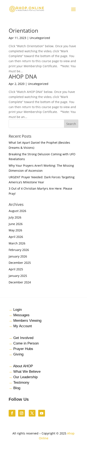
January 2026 (18, 256)
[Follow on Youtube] (41, 413)
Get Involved (23, 338)
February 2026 (19, 250)
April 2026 (16, 237)
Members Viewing (27, 321)
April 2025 (16, 269)
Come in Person (26, 343)
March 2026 (17, 243)
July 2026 (15, 217)
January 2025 (18, 276)
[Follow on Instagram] (21, 413)
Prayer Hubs (23, 349)
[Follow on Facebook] (12, 413)
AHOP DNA (23, 76)
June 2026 (16, 224)
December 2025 (20, 263)
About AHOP (23, 366)
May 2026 (15, 230)
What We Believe (27, 372)
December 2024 (20, 282)
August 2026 (17, 211)
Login (17, 310)
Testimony (21, 383)
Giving (18, 354)
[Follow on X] (32, 413)
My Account (22, 326)
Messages (21, 315)
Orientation (23, 30)
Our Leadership (25, 377)
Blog (16, 388)
